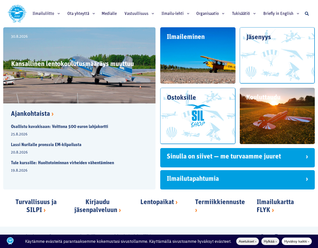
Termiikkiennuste (220, 202)
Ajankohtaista (32, 114)
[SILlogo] (17, 14)
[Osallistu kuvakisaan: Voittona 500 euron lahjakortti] (75, 131)
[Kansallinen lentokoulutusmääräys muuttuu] (79, 65)
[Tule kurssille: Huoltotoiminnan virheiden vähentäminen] (75, 167)
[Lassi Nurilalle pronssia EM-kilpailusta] (75, 149)
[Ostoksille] (198, 116)
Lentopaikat (157, 202)
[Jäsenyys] (277, 55)
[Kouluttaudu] (277, 116)
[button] (307, 14)
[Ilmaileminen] (198, 55)
